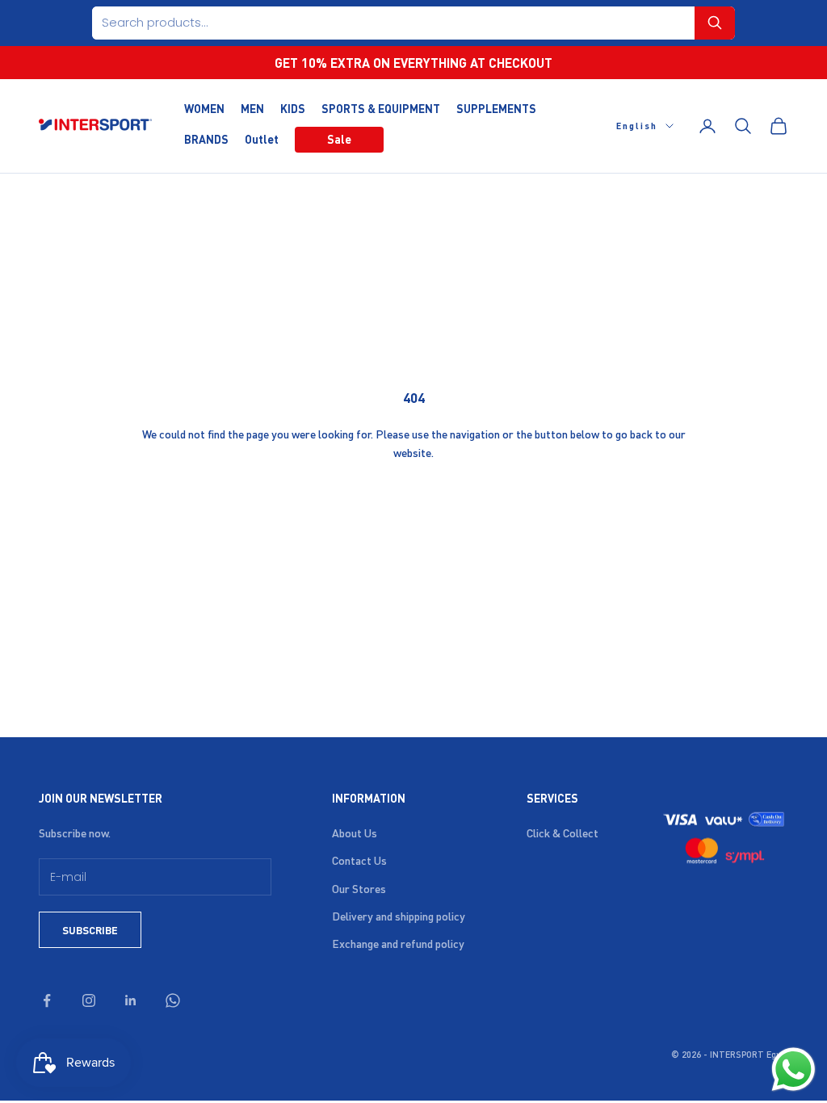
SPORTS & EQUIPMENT (380, 108)
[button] (715, 23)
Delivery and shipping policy (398, 915)
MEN (252, 108)
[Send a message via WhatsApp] (793, 1069)
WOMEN (204, 108)
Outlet (262, 139)
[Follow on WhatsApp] (173, 1000)
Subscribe (90, 930)
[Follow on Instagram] (89, 1000)
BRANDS (206, 139)
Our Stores (359, 888)
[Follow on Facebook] (47, 1000)
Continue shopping (413, 506)
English (636, 126)
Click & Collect (562, 832)
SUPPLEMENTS (496, 108)
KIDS (292, 108)
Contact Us (359, 860)
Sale (339, 139)
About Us (354, 832)
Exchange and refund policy (398, 943)
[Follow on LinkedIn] (131, 1000)
